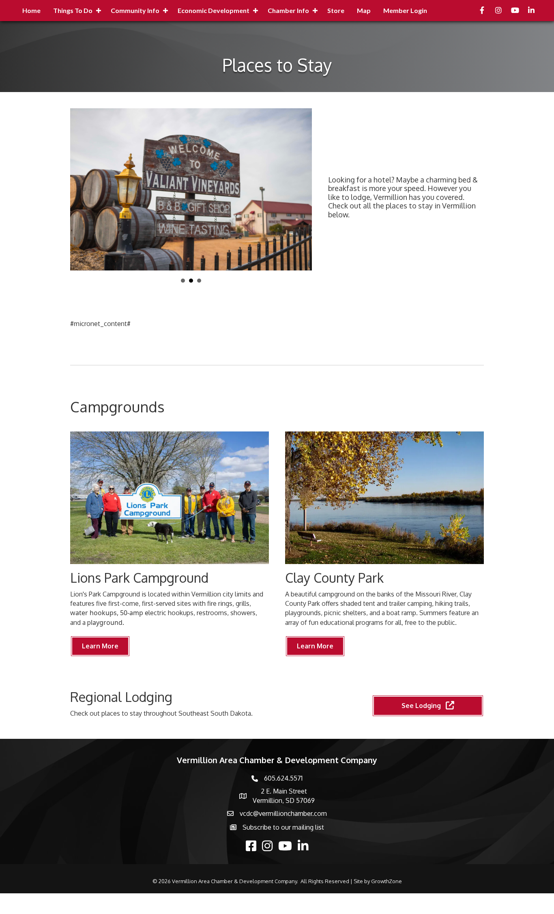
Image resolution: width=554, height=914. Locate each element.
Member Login (405, 10)
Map (364, 10)
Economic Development (213, 10)
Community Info (135, 10)
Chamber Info (288, 10)
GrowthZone (386, 881)
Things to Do (72, 10)
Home (31, 10)
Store (335, 10)
